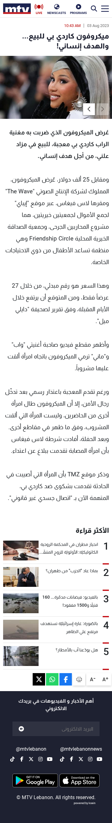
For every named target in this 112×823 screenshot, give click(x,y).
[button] (89, 109)
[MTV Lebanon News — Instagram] (90, 759)
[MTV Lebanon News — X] (81, 759)
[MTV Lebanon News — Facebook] (71, 759)
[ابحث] (94, 8)
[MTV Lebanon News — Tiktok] (62, 759)
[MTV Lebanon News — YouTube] (99, 759)
